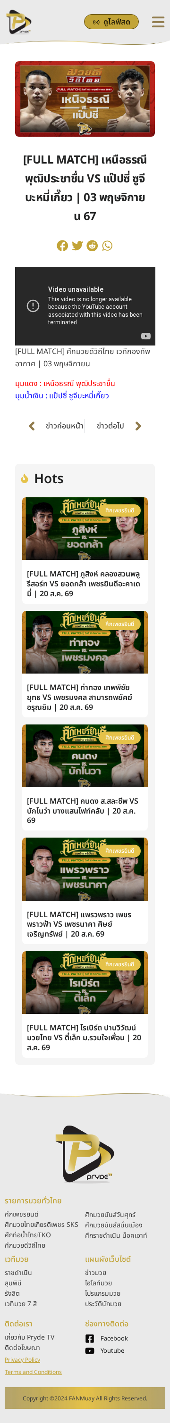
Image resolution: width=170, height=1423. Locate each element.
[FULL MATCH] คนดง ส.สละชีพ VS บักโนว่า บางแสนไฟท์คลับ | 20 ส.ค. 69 (82, 811)
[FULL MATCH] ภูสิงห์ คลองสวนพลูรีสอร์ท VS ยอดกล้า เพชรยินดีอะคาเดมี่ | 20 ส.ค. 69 (83, 584)
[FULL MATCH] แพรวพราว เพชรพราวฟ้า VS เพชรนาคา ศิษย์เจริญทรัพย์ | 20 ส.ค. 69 (79, 924)
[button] (62, 245)
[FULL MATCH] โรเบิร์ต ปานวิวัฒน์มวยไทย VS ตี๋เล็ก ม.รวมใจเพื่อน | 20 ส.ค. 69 (84, 1037)
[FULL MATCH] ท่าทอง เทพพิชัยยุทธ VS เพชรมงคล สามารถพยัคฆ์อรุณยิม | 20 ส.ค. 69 (79, 697)
